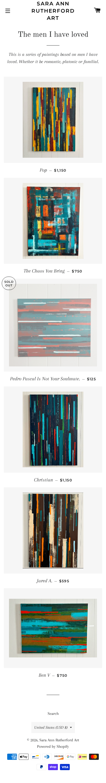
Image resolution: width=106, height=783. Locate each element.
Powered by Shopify (53, 746)
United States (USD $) (50, 727)
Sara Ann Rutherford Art (53, 11)
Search (53, 713)
